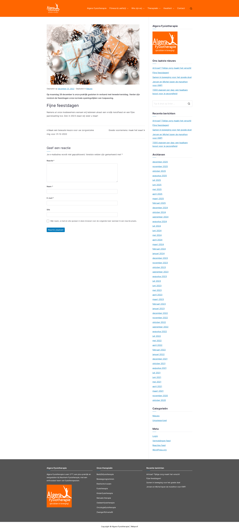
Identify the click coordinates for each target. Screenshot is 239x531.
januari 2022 (158, 354)
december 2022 (160, 313)
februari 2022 (159, 350)
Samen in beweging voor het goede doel (172, 77)
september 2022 (160, 327)
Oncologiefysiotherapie (106, 507)
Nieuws (89, 89)
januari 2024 (158, 253)
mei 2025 (157, 189)
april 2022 (157, 345)
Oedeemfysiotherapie (106, 503)
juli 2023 (156, 281)
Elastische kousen (104, 484)
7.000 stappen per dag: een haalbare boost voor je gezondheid (170, 92)
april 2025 (157, 194)
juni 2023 (156, 285)
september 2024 (160, 217)
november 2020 (160, 395)
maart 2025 (158, 198)
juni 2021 (156, 377)
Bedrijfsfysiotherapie (105, 474)
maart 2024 (158, 244)
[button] (127, 8)
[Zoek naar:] (172, 104)
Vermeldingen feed (161, 440)
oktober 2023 (159, 267)
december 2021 (159, 359)
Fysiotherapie (102, 488)
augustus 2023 (159, 276)
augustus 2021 (159, 368)
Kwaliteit (168, 8)
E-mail (50, 198)
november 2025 (160, 166)
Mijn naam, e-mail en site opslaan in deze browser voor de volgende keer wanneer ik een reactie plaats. (93, 221)
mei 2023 (157, 290)
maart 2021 (158, 391)
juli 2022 (156, 336)
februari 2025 (159, 203)
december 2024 (160, 207)
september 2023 (160, 272)
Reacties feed (159, 445)
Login (155, 436)
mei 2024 (157, 235)
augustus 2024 (159, 221)
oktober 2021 (158, 363)
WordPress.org (159, 450)
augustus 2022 (159, 331)
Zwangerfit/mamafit (105, 512)
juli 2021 (156, 372)
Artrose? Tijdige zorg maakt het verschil (171, 68)
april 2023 (157, 294)
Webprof (134, 526)
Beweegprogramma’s (105, 479)
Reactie (50, 161)
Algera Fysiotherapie (96, 8)
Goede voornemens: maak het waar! (126, 130)
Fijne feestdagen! (160, 72)
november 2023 (160, 262)
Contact (181, 8)
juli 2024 (156, 226)
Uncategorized (159, 420)
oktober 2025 (159, 171)
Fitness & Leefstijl (117, 8)
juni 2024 (156, 230)
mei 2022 (157, 340)
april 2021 (157, 386)
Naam (50, 186)
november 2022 (160, 317)
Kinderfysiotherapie (105, 493)
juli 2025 (156, 180)
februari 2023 (159, 304)
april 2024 (157, 240)
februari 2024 (159, 249)
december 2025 (160, 162)
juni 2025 (156, 184)
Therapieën (153, 8)
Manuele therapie (104, 498)
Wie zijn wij (136, 8)
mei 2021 (156, 382)
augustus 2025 (159, 175)
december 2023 (160, 258)
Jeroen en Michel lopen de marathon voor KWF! (170, 83)
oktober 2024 (159, 212)
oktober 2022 (159, 322)
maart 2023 (158, 299)
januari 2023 (158, 308)
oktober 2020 (159, 400)
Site (48, 210)
